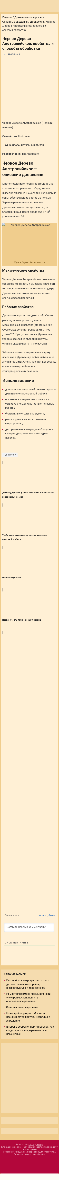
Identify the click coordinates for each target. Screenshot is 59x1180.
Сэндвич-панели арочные (22, 1007)
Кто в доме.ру (36, 1144)
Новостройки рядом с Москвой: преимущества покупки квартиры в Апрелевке (28, 1017)
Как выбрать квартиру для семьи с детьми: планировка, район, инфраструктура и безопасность (27, 984)
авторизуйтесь (47, 915)
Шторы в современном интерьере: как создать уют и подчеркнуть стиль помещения (30, 1030)
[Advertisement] (29, 89)
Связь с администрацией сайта (29, 1154)
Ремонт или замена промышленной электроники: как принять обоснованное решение (28, 997)
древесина (10, 455)
